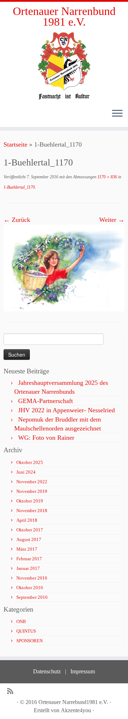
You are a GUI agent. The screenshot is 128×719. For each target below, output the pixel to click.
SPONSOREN (29, 640)
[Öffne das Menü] (117, 114)
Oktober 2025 (29, 462)
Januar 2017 (28, 568)
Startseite (15, 144)
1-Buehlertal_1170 (19, 187)
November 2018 (31, 510)
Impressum (82, 671)
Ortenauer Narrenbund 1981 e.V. (64, 16)
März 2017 (26, 549)
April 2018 (26, 520)
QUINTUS (26, 631)
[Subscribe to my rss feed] (12, 691)
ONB (21, 621)
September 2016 (32, 597)
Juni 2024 (26, 472)
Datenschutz (47, 671)
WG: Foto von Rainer (46, 437)
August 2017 (28, 539)
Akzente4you (76, 710)
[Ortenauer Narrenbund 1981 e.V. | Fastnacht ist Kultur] (64, 65)
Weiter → (111, 219)
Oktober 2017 (29, 529)
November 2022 (31, 481)
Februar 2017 (29, 558)
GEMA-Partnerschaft (45, 400)
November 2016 (31, 578)
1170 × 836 (106, 176)
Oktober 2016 (29, 587)
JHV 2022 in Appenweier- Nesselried (66, 410)
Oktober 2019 (29, 501)
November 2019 (31, 491)
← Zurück (17, 219)
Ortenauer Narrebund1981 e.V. (73, 702)
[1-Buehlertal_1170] (64, 267)
